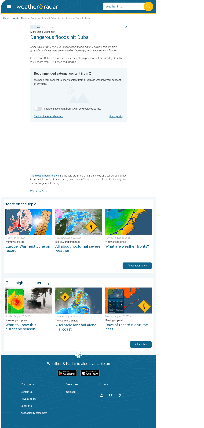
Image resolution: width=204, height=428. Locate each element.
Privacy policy (116, 116)
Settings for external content (48, 116)
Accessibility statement (34, 412)
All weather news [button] (137, 265)
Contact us (27, 391)
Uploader (71, 391)
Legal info (26, 405)
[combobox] (125, 6)
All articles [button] (141, 344)
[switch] (38, 109)
